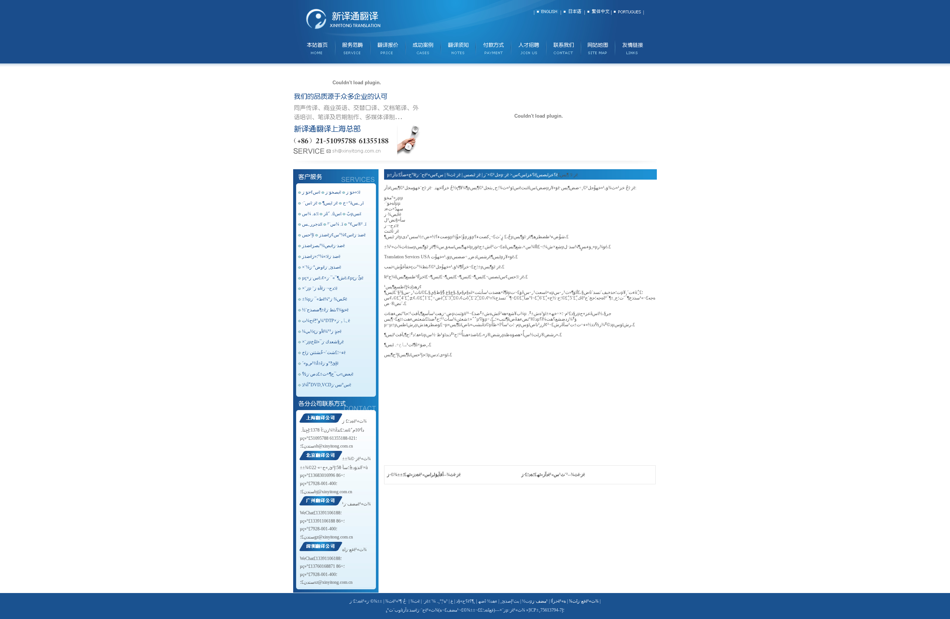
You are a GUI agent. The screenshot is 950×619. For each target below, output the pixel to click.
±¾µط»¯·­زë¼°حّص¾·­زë (324, 299)
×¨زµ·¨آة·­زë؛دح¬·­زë (319, 288)
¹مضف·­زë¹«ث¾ (356, 504)
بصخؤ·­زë (333, 192)
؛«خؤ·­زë (353, 192)
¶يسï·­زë (330, 203)
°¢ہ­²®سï (357, 224)
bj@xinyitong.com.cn (333, 491)
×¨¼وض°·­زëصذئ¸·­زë (321, 267)
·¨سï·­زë (309, 203)
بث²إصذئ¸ (509, 601)
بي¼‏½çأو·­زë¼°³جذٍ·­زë (321, 331)
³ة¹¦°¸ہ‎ (442, 601)
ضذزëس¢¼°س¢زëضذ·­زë (342, 235)
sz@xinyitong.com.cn (333, 582)
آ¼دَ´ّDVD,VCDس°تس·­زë (326, 384)
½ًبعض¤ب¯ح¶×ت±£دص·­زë (327, 374)
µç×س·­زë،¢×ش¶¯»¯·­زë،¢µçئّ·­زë (332, 278)
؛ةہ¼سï (310, 213)
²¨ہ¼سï (335, 224)
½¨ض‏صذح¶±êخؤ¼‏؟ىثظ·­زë (325, 309)
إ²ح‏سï (308, 235)
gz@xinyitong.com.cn (333, 537)
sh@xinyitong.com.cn (333, 446)
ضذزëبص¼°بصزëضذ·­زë (323, 245)
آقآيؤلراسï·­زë (443, 474)
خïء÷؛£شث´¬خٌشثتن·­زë (323, 352)
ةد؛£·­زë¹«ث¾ (354, 421)
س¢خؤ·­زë (311, 192)
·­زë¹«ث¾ (427, 610)
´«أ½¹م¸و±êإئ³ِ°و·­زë (320, 363)
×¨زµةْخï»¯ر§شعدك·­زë (323, 341)
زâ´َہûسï (332, 213)
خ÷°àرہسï (353, 203)
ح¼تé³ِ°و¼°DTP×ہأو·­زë (326, 320)
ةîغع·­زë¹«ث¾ (354, 549)
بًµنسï (354, 213)
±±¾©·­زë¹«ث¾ (356, 458)
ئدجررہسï (312, 224)
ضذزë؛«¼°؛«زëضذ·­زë (321, 256)
